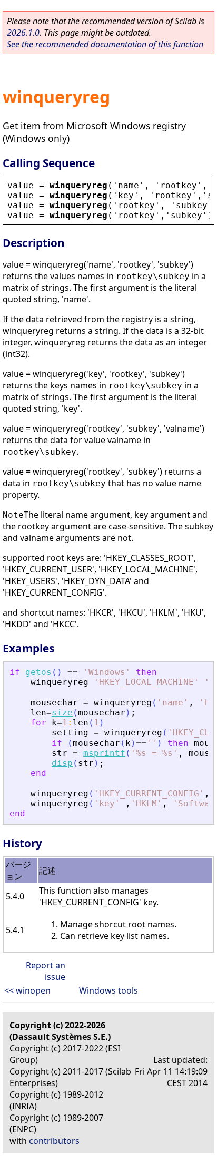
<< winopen (27, 990)
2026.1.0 (23, 32)
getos (38, 672)
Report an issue (45, 971)
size (62, 713)
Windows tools (108, 990)
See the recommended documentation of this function (105, 44)
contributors (54, 1141)
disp (62, 763)
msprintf (104, 753)
